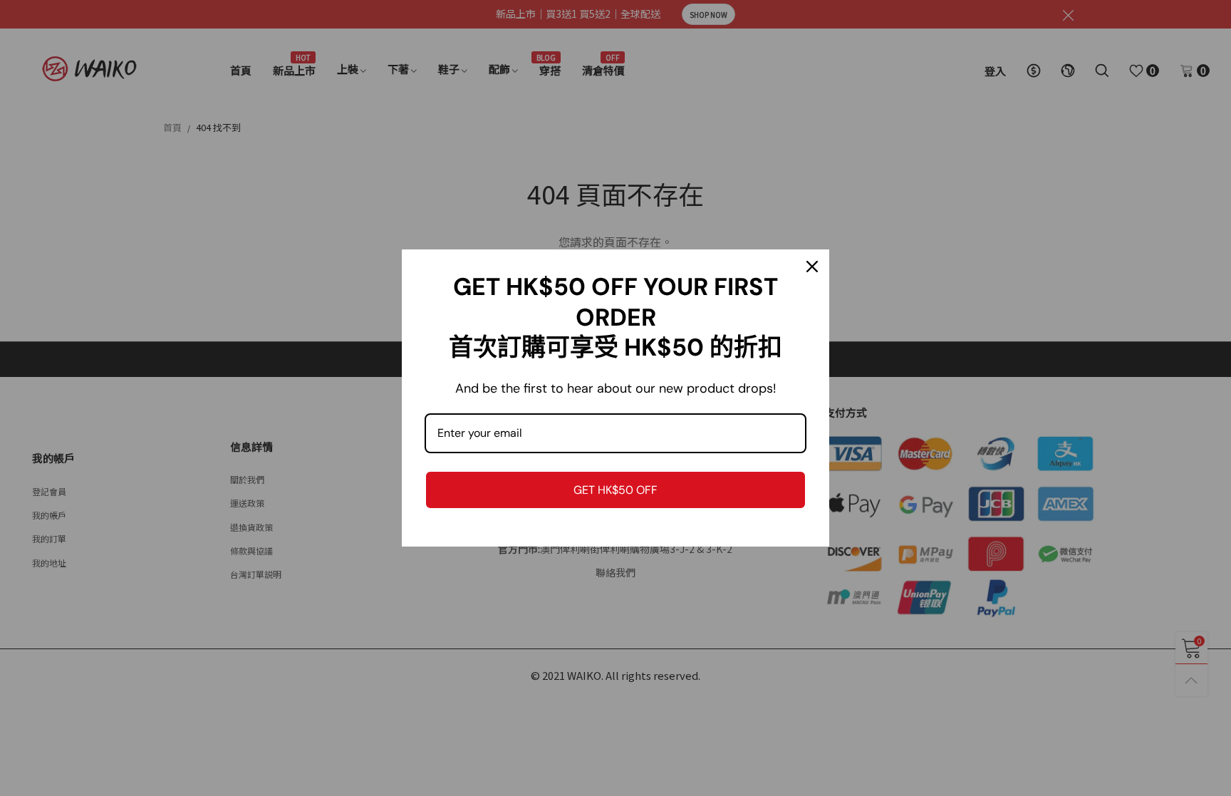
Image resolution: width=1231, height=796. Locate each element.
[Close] (812, 266)
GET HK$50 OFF (615, 489)
